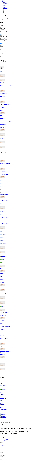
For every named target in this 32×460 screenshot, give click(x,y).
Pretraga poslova (5, 7)
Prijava (1, 1)
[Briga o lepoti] (5, 23)
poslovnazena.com (4, 446)
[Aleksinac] (3, 20)
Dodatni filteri (2, 67)
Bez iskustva (2, 35)
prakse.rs (3, 444)
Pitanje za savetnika (5, 4)
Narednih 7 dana (3, 60)
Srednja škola (3, 28)
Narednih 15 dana (3, 61)
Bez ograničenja (3, 51)
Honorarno (2, 45)
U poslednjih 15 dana (4, 54)
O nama (4, 12)
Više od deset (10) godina (4, 39)
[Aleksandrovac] (3, 19)
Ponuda (4, 5)
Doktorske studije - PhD (4, 31)
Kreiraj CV (3, 10)
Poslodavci (3, 2)
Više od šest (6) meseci (4, 40)
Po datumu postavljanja (4, 65)
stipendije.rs (3, 445)
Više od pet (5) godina (4, 38)
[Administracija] (5, 21)
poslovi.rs (9, 422)
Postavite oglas (5, 3)
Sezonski (2, 47)
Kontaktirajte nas (4, 440)
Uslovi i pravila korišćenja (5, 439)
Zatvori (3, 455)
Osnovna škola (3, 27)
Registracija (3, 1)
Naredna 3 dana (3, 59)
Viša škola (2, 29)
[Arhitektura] (5, 22)
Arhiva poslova (5, 8)
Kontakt (3, 11)
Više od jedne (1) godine (4, 36)
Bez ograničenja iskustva (4, 34)
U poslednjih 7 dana (3, 53)
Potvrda (1, 68)
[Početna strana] (1, 0)
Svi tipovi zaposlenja (3, 43)
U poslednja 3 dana (3, 52)
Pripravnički (2, 46)
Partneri (3, 438)
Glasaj (1, 455)
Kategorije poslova (5, 9)
